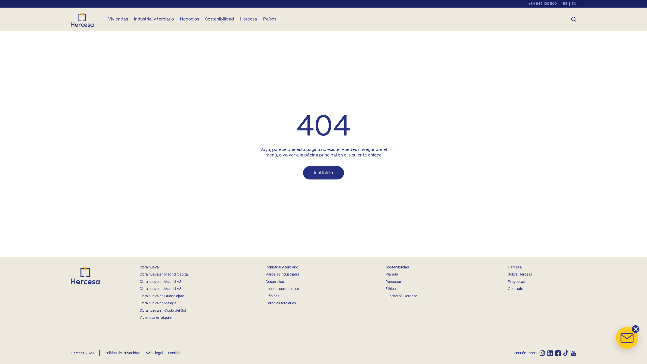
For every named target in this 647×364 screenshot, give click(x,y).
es (565, 4)
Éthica (390, 289)
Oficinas (272, 296)
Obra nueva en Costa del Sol (163, 310)
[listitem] (542, 353)
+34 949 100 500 (542, 4)
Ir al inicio (323, 173)
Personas (393, 282)
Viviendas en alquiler (156, 318)
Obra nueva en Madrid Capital (164, 274)
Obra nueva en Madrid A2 (160, 282)
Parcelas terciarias (281, 303)
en (573, 4)
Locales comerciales (282, 289)
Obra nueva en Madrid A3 (160, 289)
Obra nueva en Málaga (158, 303)
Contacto (515, 289)
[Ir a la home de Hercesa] (86, 19)
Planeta (391, 274)
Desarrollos (275, 282)
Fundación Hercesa (401, 296)
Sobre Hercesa (520, 274)
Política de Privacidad (123, 353)
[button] (627, 338)
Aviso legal (154, 353)
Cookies (174, 353)
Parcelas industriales (282, 274)
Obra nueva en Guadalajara (162, 296)
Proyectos (516, 282)
